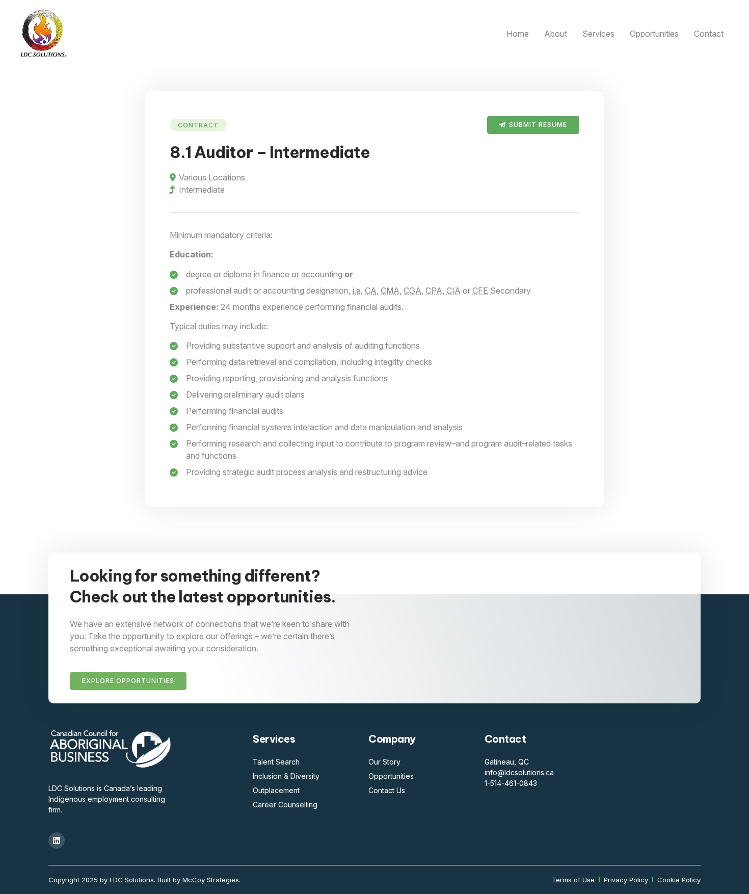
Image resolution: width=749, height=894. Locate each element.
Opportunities (654, 34)
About (555, 34)
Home (517, 34)
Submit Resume (538, 124)
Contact (709, 34)
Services (598, 34)
